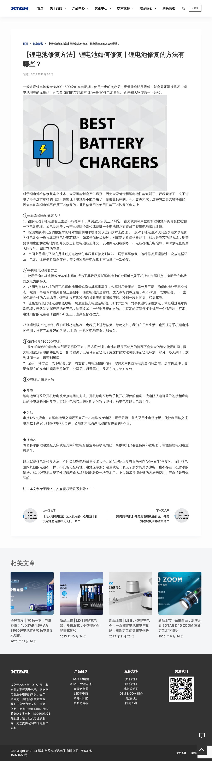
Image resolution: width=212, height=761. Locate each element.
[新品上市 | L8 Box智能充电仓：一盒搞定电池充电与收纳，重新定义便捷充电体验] (130, 593)
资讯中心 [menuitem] (101, 8)
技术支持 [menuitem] (123, 8)
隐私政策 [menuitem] (196, 752)
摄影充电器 (81, 703)
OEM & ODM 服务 (131, 693)
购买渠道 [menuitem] (169, 8)
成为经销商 (131, 688)
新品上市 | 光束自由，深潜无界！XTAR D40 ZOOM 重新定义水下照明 (179, 625)
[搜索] (183, 8)
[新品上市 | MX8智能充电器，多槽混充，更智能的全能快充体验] (81, 593)
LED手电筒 (81, 693)
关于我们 (131, 679)
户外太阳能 (81, 698)
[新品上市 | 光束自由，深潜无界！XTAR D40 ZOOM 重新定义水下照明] (179, 593)
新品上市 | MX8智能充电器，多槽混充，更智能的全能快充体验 (80, 625)
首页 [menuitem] (40, 8)
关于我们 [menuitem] (56, 8)
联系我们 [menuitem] (146, 8)
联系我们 (131, 684)
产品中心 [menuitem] (78, 8)
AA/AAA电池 (81, 679)
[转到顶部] (202, 750)
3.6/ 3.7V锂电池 (81, 684)
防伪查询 (131, 703)
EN (196, 8)
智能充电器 (81, 688)
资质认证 (131, 698)
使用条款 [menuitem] (181, 752)
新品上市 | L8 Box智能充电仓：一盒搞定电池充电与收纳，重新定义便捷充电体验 (129, 625)
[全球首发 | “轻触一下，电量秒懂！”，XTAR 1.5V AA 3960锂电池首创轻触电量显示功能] (32, 593)
